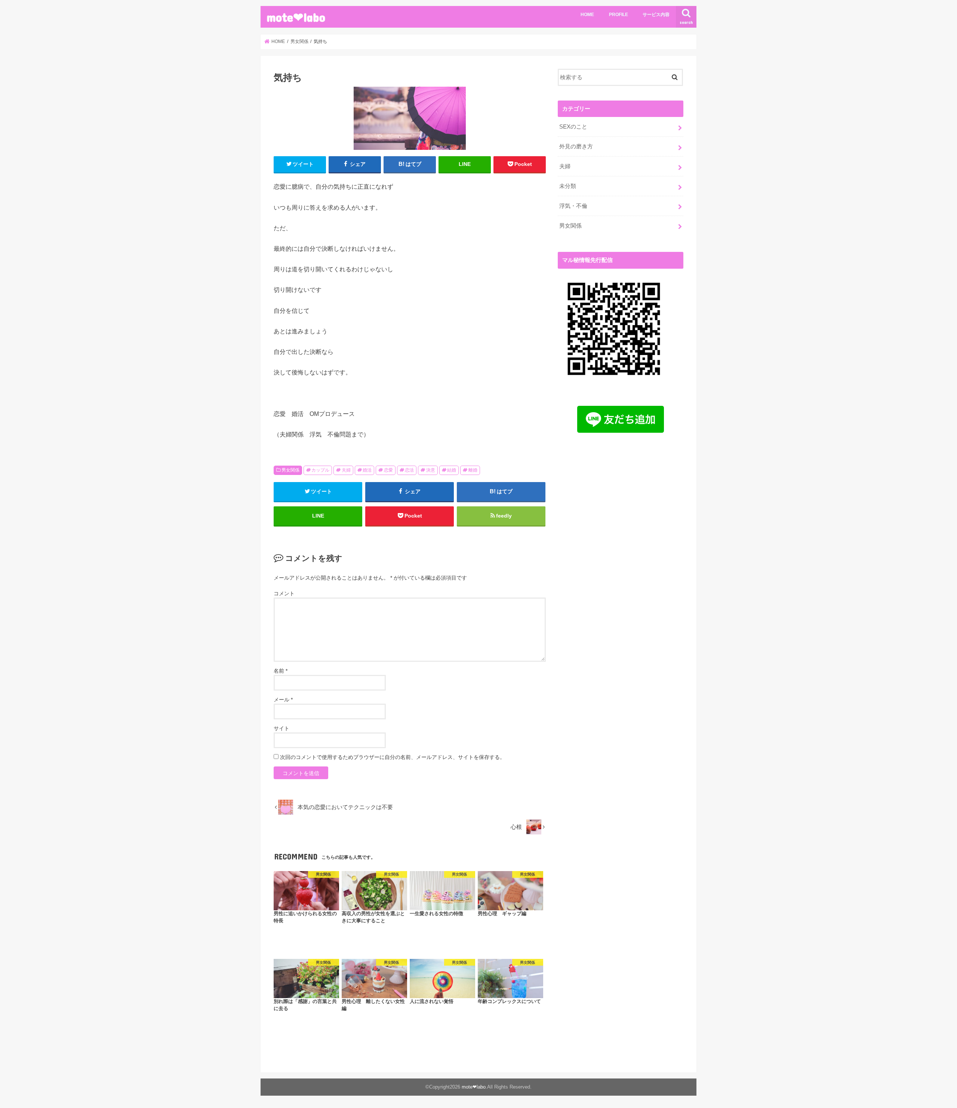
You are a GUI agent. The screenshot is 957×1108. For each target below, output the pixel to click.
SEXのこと (573, 127)
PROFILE (618, 14)
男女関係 (290, 470)
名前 (280, 671)
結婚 (451, 470)
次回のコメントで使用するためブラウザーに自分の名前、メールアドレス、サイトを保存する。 (392, 757)
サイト (281, 728)
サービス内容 (656, 14)
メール (283, 700)
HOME (587, 14)
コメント (284, 593)
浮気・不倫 (573, 206)
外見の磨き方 (576, 146)
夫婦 (346, 470)
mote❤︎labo (296, 17)
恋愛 (388, 470)
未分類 (567, 186)
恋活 (409, 470)
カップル (320, 470)
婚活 (367, 470)
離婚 (472, 470)
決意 (430, 470)
